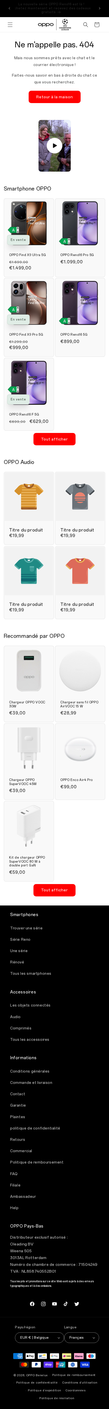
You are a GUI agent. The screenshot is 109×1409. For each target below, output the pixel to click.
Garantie (18, 1105)
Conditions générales (30, 1071)
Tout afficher (54, 439)
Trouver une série (26, 928)
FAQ (14, 1174)
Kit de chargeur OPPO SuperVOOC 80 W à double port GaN (27, 861)
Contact (17, 1094)
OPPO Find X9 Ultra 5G (27, 255)
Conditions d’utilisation (79, 1382)
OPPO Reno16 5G (73, 334)
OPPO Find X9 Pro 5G (26, 334)
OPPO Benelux (37, 1375)
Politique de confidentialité (37, 1382)
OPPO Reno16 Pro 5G (77, 255)
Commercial (21, 1151)
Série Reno (20, 939)
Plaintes (17, 1117)
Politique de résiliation (56, 1398)
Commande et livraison (31, 1083)
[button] (10, 24)
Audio (15, 1017)
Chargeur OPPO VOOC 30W (27, 704)
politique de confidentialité (35, 1128)
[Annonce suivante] (99, 8)
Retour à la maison (54, 97)
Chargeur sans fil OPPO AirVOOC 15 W (79, 704)
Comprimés (20, 1028)
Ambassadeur (23, 1197)
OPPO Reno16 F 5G (24, 414)
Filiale (15, 1185)
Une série (19, 951)
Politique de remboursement (37, 1162)
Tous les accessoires (29, 1040)
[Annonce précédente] (9, 8)
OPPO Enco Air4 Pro (76, 780)
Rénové (17, 962)
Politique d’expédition (44, 1390)
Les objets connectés (30, 1005)
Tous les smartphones (30, 974)
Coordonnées (75, 1390)
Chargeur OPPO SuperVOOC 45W (23, 782)
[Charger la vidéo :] (55, 145)
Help (14, 1208)
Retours (17, 1140)
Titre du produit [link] (26, 530)
